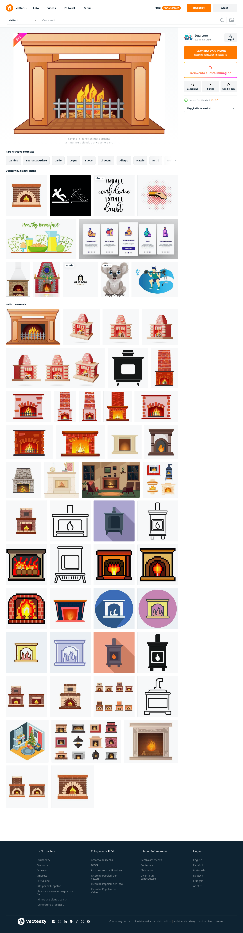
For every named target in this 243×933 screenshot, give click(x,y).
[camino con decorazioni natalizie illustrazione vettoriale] (46, 279)
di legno (106, 160)
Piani (158, 8)
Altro (196, 885)
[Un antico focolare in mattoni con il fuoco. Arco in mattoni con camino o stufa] (18, 279)
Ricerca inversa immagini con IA (55, 892)
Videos (51, 8)
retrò (155, 160)
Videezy (42, 870)
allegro (123, 160)
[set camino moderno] (125, 442)
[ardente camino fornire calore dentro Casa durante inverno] (114, 652)
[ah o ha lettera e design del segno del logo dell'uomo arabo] (80, 279)
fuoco (89, 160)
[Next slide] (172, 160)
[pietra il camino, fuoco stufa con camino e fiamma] (23, 480)
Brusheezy (43, 860)
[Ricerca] (222, 20)
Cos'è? (214, 100)
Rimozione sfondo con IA (52, 899)
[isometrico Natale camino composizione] (27, 741)
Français (198, 880)
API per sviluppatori (49, 886)
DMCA (94, 865)
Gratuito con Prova (210, 52)
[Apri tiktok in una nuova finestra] (76, 921)
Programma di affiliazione (106, 870)
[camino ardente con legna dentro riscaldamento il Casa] (70, 520)
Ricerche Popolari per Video (104, 890)
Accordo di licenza (102, 860)
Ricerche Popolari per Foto (107, 884)
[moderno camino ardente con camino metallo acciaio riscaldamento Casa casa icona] (157, 520)
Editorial (69, 8)
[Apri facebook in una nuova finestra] (53, 921)
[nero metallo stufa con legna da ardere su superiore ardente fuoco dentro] (128, 368)
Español (198, 865)
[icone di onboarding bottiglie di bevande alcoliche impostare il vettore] (128, 239)
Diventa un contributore (148, 877)
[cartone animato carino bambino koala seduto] (115, 279)
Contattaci (147, 865)
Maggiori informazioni (199, 108)
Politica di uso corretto (211, 921)
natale (140, 160)
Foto (36, 8)
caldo (58, 160)
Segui (231, 39)
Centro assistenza (151, 860)
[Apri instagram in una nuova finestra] (59, 921)
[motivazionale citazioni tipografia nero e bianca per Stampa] (114, 195)
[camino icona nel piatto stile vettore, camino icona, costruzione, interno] (161, 442)
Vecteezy (42, 865)
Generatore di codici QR (51, 904)
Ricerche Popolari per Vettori (104, 877)
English (197, 860)
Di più (87, 8)
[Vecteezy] (9, 8)
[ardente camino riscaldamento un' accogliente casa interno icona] (157, 652)
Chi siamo (147, 870)
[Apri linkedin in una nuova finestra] (65, 921)
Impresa (42, 875)
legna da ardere (36, 160)
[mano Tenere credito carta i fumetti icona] (157, 195)
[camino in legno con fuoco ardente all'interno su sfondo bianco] (33, 327)
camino (13, 160)
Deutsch (198, 875)
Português (199, 870)
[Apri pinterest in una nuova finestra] (71, 921)
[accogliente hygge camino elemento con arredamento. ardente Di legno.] (61, 480)
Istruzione (43, 880)
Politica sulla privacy (185, 921)
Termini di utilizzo (162, 921)
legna (73, 160)
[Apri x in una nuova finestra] (82, 921)
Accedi (225, 8)
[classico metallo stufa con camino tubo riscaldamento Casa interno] (114, 520)
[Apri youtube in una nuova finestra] (88, 921)
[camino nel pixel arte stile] (26, 564)
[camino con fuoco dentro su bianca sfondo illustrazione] (70, 608)
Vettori (20, 8)
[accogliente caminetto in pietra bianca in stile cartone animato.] (151, 741)
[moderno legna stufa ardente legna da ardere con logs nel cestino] (70, 564)
